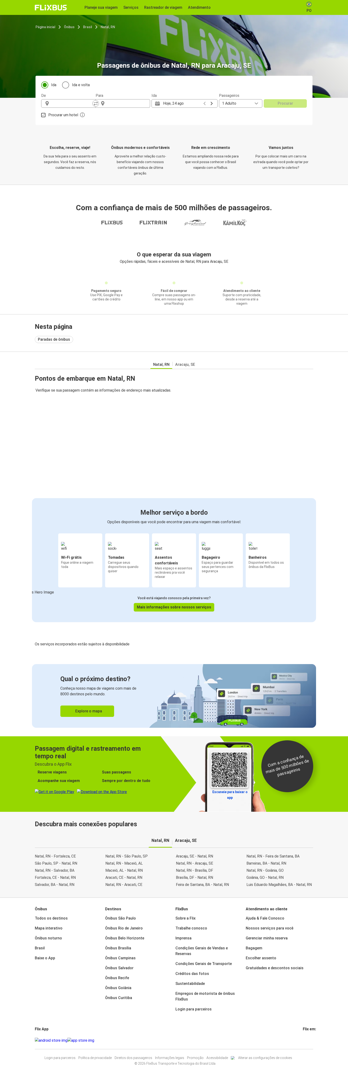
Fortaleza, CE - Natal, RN (55, 877)
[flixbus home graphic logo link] (50, 7)
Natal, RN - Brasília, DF (194, 870)
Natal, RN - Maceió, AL (124, 863)
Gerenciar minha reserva (267, 938)
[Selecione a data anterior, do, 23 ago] (204, 103)
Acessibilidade (217, 1058)
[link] (174, 696)
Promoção (195, 1058)
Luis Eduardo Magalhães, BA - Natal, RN (279, 884)
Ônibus (69, 27)
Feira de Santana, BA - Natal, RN (202, 884)
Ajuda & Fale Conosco (265, 918)
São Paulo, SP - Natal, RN (56, 863)
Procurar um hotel (63, 115)
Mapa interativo (48, 928)
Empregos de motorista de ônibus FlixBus (205, 996)
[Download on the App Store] (80, 1040)
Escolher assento (261, 958)
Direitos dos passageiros (133, 1058)
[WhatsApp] (312, 1040)
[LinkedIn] (307, 1040)
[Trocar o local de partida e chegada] (95, 103)
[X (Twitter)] (309, 1040)
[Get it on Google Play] (51, 1040)
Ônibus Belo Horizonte (124, 938)
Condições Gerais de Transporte (203, 963)
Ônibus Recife (117, 978)
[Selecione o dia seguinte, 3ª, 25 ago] (211, 103)
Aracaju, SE (185, 364)
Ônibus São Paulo (120, 918)
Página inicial (45, 27)
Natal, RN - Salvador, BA (54, 870)
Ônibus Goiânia (118, 988)
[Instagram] (305, 1040)
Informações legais (169, 1058)
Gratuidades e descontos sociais (274, 968)
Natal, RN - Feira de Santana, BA (272, 856)
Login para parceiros (193, 1009)
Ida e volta (81, 85)
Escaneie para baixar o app (230, 795)
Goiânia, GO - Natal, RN (265, 877)
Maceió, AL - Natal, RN (124, 870)
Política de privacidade (95, 1058)
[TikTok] (310, 1040)
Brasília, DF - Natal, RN (194, 877)
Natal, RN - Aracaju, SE (194, 863)
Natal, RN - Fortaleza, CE (55, 856)
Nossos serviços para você (269, 928)
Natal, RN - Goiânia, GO (265, 870)
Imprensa (183, 938)
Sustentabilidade (190, 983)
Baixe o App (45, 958)
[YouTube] (306, 1040)
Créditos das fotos (192, 973)
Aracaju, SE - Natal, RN (194, 856)
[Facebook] (303, 1040)
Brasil (87, 27)
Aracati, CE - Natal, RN (123, 877)
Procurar (285, 103)
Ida (53, 85)
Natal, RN (108, 27)
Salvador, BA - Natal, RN (54, 884)
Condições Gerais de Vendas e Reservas (201, 951)
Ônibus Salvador (119, 968)
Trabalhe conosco (191, 928)
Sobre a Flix (185, 918)
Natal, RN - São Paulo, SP (126, 856)
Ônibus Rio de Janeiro (124, 928)
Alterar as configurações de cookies (265, 1058)
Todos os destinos (51, 918)
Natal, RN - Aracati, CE (123, 884)
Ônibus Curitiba (118, 998)
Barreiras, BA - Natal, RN (266, 863)
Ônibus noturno (48, 938)
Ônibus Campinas (120, 958)
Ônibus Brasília (118, 948)
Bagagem (254, 948)
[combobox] (73, 103)
